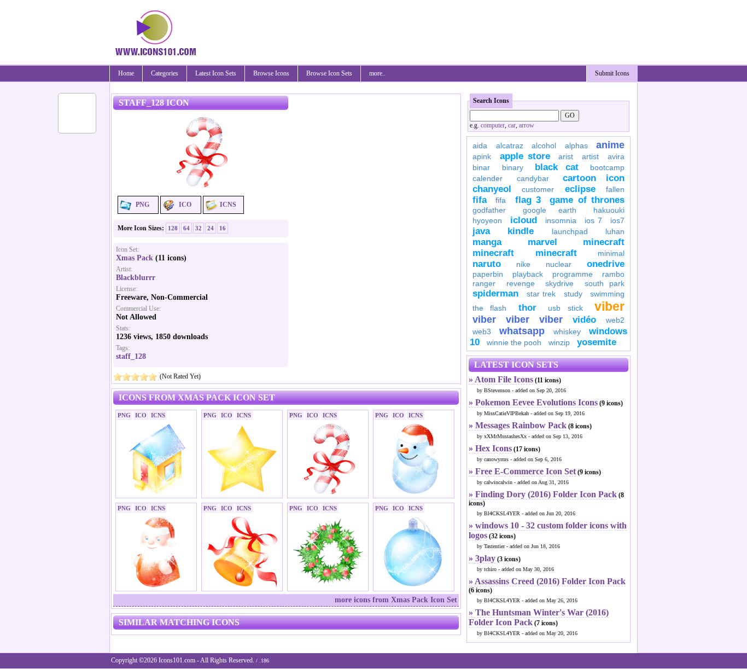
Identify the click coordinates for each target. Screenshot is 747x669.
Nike (523, 264)
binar (481, 167)
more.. (377, 73)
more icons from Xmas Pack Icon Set (396, 600)
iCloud (523, 220)
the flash (489, 308)
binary (512, 167)
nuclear (558, 264)
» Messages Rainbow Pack (518, 425)
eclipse (580, 189)
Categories (164, 73)
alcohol (544, 145)
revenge (520, 283)
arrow (526, 125)
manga (486, 242)
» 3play (482, 558)
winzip (559, 342)
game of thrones (587, 200)
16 (222, 228)
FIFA (479, 200)
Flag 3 (528, 200)
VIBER (484, 319)
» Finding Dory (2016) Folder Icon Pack (543, 494)
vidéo (584, 320)
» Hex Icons (490, 448)
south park (605, 283)
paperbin (487, 274)
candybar (533, 178)
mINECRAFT (493, 253)
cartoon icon (594, 178)
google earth (549, 210)
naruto (486, 264)
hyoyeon (487, 220)
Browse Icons (271, 73)
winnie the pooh (514, 342)
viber (609, 306)
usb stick (565, 308)
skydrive (559, 283)
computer (493, 125)
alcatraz (509, 145)
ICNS (228, 204)
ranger (483, 283)
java (481, 231)
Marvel (542, 242)
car (512, 125)
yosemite (596, 342)
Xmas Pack (134, 258)
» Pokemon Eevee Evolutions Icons (533, 402)
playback (527, 274)
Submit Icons (612, 73)
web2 (615, 320)
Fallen (615, 189)
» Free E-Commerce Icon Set (522, 471)
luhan (615, 231)
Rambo (613, 274)
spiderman (495, 293)
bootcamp (607, 167)
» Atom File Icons (501, 379)
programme (572, 274)
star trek (541, 293)
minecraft (604, 242)
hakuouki (609, 210)
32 (198, 228)
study (573, 293)
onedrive (606, 264)
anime (610, 144)
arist (565, 156)
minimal (611, 253)
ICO (185, 204)
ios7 (617, 220)
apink (481, 156)
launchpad (570, 231)
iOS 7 (593, 220)
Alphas (576, 145)
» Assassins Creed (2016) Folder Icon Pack (547, 581)
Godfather (489, 210)
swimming (607, 293)
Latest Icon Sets (215, 73)
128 (173, 228)
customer (538, 189)
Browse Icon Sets (329, 73)
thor (527, 307)
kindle (520, 231)
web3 (481, 331)
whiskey (567, 331)
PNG (142, 204)
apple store (525, 156)
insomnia (560, 220)
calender (487, 178)
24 (210, 228)
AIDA (479, 145)
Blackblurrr (135, 278)
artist (590, 156)
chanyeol (491, 189)
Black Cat (557, 167)
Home (126, 73)
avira (616, 156)
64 (186, 228)
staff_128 (131, 356)
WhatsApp (522, 330)
